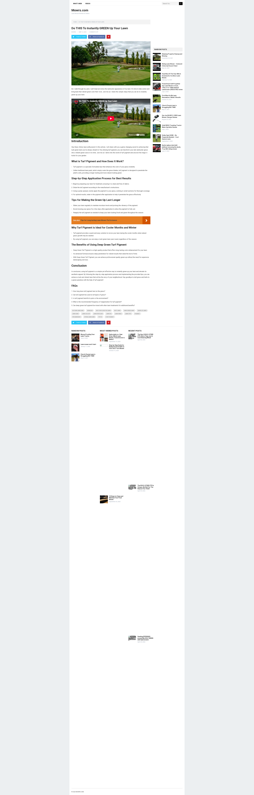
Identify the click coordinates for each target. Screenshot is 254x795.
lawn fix (108, 313)
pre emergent (76, 317)
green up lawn (142, 310)
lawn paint (118, 313)
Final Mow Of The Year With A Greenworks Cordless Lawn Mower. (171, 75)
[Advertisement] (146, 11)
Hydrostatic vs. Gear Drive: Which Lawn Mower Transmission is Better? (117, 337)
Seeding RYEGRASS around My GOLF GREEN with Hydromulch (145, 638)
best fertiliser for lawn (103, 310)
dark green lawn (129, 310)
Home (75, 22)
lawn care (75, 313)
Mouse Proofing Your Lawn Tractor (88, 335)
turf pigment (110, 317)
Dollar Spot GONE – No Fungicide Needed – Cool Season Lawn (170, 137)
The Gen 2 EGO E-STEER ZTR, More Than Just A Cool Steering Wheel (145, 336)
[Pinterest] (109, 37)
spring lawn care (89, 317)
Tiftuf (100, 317)
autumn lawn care (78, 310)
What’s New (77, 3)
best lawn (117, 310)
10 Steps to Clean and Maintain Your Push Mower (116, 497)
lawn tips (128, 313)
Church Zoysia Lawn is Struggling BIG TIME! (88, 355)
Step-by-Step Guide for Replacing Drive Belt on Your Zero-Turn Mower (116, 346)
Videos (87, 3)
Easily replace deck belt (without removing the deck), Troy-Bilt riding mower (171, 147)
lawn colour (86, 313)
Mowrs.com (79, 10)
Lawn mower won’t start (88, 344)
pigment (137, 313)
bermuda (89, 310)
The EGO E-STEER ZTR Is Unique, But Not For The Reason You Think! (146, 487)
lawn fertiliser (98, 313)
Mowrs (73, 32)
